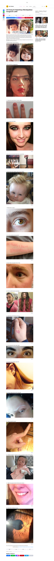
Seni (35, 28)
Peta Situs (45, 11)
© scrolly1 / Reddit (8, 390)
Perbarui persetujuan (37, 12)
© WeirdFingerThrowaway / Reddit (9, 452)
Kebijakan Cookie (37, 11)
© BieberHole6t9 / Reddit (8, 418)
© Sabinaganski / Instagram (9, 97)
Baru (24, 6)
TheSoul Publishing (40, 13)
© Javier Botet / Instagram (8, 169)
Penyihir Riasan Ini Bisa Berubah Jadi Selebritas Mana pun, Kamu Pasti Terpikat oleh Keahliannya (41, 26)
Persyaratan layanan (41, 11)
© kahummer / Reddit (8, 151)
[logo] (10, 6)
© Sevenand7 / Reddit (8, 480)
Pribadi (21, 6)
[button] (36, 24)
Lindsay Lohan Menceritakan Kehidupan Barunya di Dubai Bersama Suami (40, 40)
